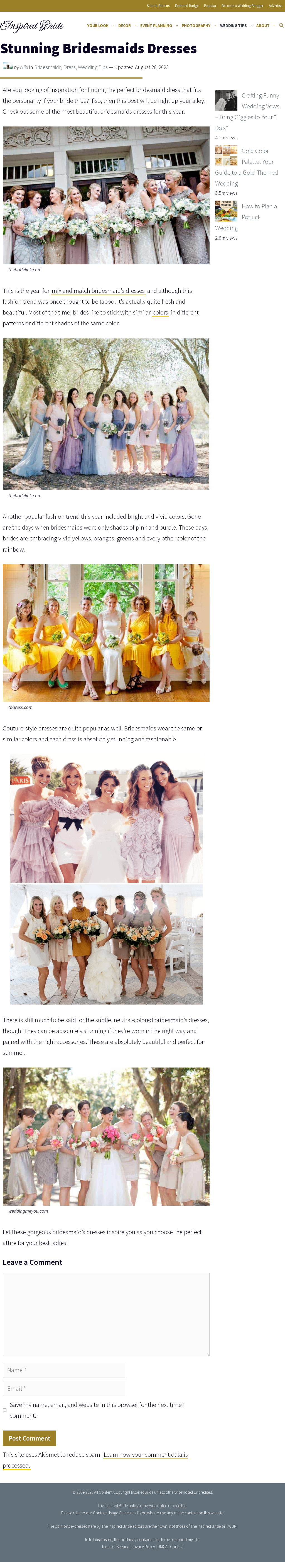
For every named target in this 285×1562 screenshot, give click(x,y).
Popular (210, 5)
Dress (69, 67)
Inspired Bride (31, 25)
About (263, 25)
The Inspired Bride (113, 1505)
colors (160, 312)
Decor (124, 25)
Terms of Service (115, 1546)
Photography (196, 25)
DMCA (163, 1546)
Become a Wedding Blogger (242, 5)
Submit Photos (158, 5)
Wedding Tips (233, 25)
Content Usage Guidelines (114, 1512)
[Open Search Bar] (281, 25)
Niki (24, 67)
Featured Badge (186, 5)
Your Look (98, 25)
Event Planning (156, 25)
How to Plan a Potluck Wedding (246, 217)
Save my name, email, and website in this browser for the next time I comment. (97, 1409)
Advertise (275, 5)
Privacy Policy (143, 1546)
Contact (177, 1546)
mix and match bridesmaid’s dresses (98, 290)
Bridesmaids (47, 67)
